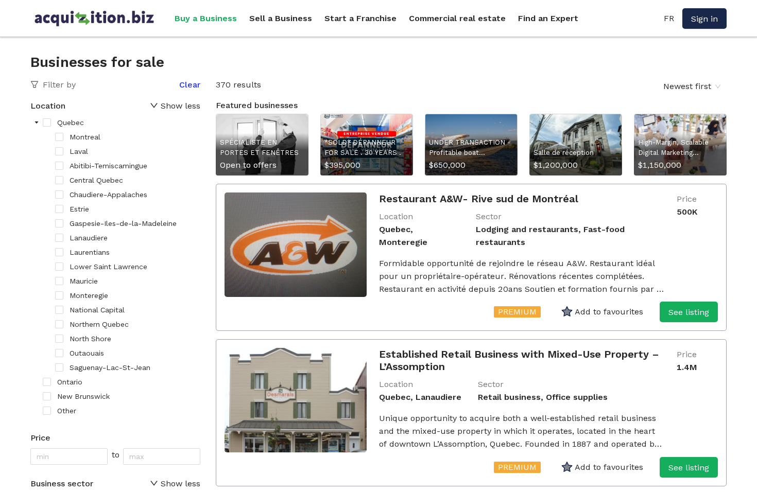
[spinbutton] (69, 456)
